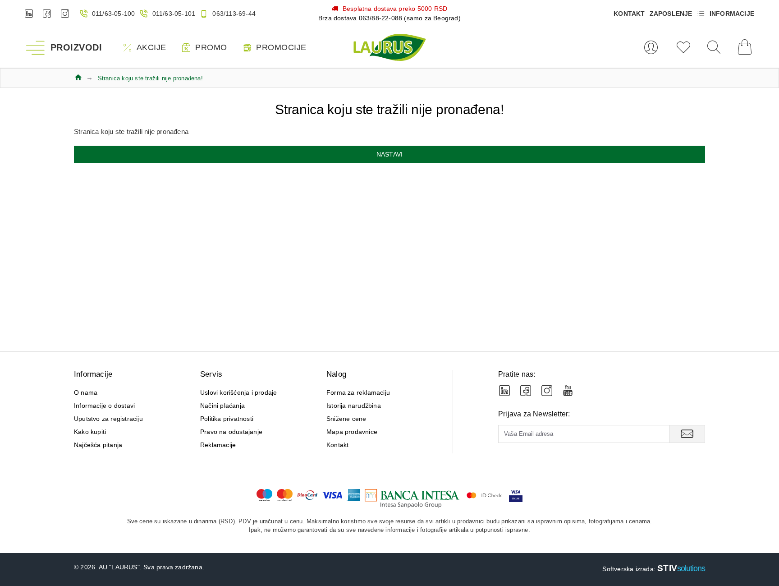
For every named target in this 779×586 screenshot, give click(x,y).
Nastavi (389, 154)
